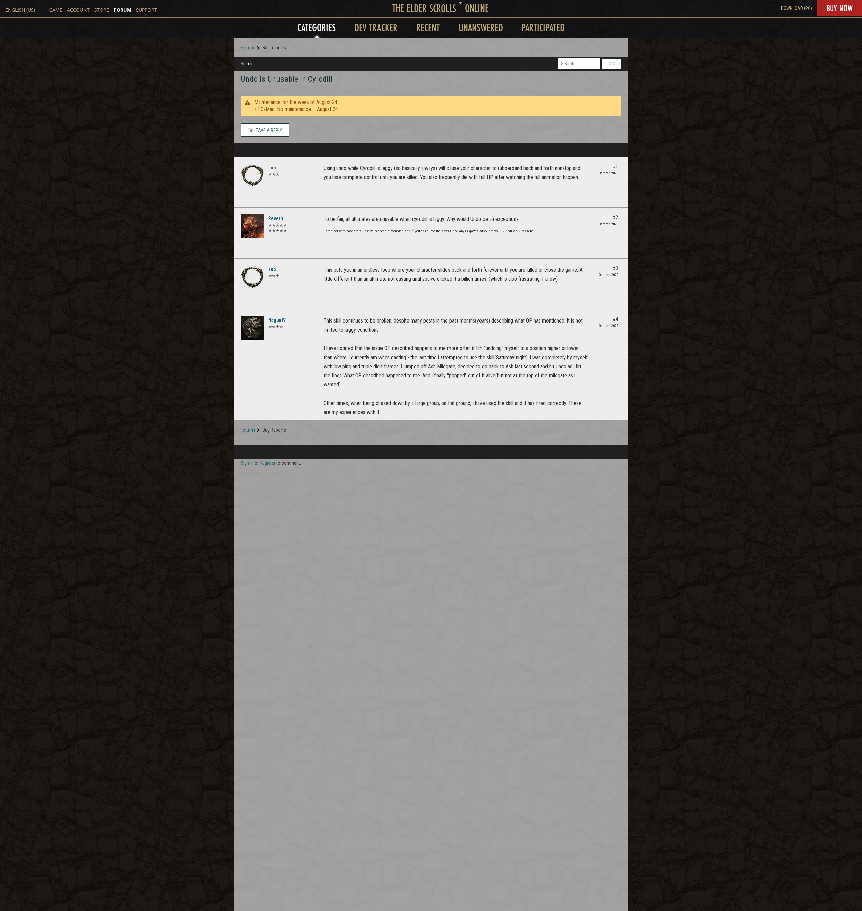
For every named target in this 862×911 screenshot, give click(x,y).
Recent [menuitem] (428, 27)
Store (101, 10)
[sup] (252, 175)
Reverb (275, 218)
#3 (615, 268)
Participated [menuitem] (543, 27)
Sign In (247, 63)
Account (78, 10)
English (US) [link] (20, 10)
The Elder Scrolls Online (440, 8)
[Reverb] (252, 226)
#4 (615, 319)
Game (55, 10)
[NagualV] (252, 328)
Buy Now (840, 8)
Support (146, 10)
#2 (615, 217)
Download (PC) (796, 8)
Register (267, 463)
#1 (615, 166)
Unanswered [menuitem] (481, 27)
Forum (122, 10)
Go (611, 63)
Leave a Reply (267, 130)
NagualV (277, 320)
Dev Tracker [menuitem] (375, 27)
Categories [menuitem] (316, 27)
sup (272, 167)
